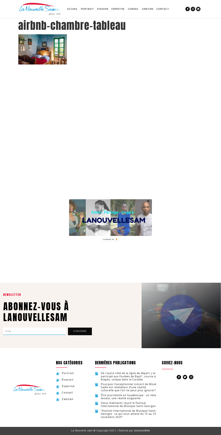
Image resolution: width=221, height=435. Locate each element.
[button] (112, 212)
